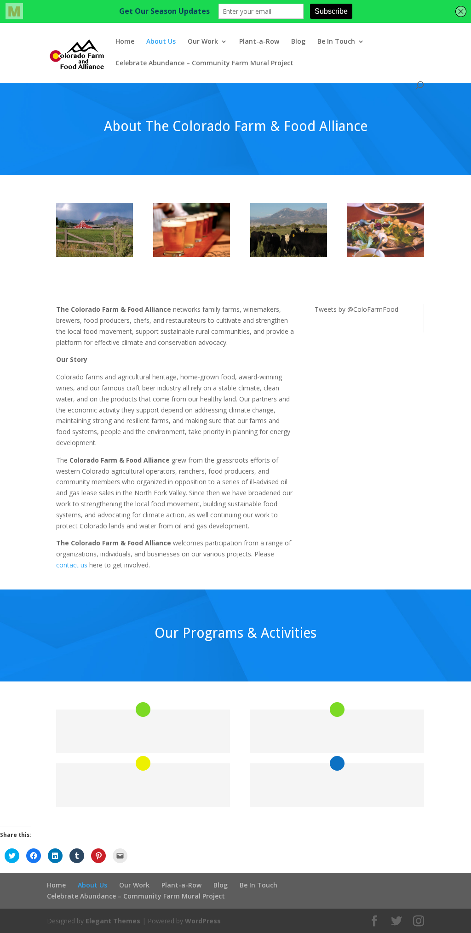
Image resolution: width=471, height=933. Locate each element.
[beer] (191, 254)
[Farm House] (94, 254)
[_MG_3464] (385, 254)
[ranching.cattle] (288, 254)
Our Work (203, 42)
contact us (72, 565)
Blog (298, 42)
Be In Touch (336, 42)
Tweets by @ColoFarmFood (356, 309)
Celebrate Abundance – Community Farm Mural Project (204, 63)
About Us (161, 42)
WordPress (203, 920)
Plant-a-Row (259, 42)
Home (124, 42)
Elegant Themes (113, 920)
